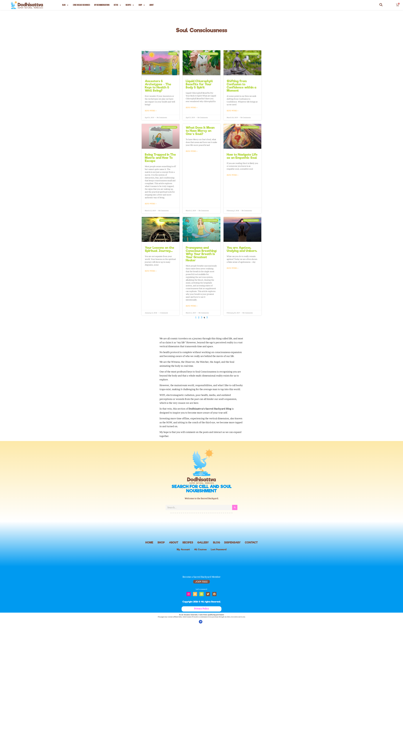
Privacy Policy (201, 608)
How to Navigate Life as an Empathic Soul (242, 156)
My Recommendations (102, 5)
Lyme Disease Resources (81, 5)
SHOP (161, 542)
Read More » (150, 111)
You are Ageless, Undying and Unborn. (242, 249)
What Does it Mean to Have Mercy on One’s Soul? (200, 131)
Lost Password (218, 549)
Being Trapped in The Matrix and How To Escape (160, 158)
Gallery (203, 542)
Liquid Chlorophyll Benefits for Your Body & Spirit (199, 84)
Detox (116, 5)
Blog (63, 5)
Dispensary (232, 542)
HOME (149, 542)
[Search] (234, 505)
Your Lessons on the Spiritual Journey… (159, 249)
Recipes (128, 5)
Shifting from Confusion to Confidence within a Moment (241, 85)
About (151, 5)
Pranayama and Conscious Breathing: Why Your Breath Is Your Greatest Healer (201, 254)
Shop (140, 5)
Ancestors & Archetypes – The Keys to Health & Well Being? (158, 85)
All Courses (200, 549)
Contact (251, 542)
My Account (183, 549)
